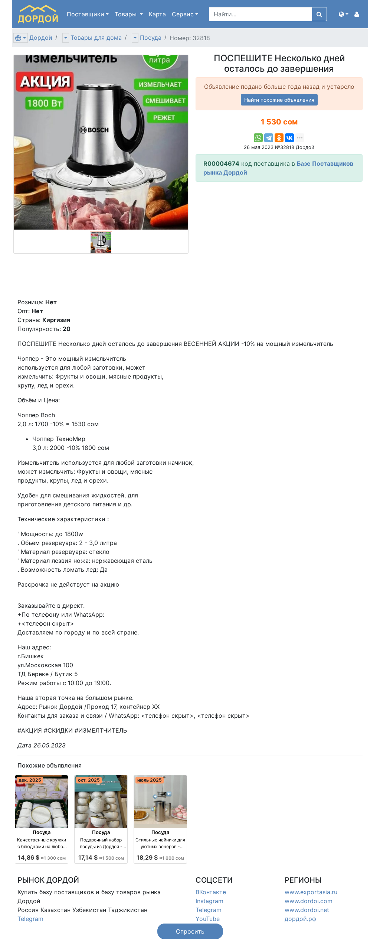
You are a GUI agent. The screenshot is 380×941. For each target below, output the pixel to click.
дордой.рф (300, 918)
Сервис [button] (183, 14)
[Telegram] (268, 137)
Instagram (209, 901)
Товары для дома (96, 37)
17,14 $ (101, 857)
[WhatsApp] (258, 137)
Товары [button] (126, 14)
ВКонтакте (211, 892)
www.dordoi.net (307, 910)
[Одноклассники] (279, 137)
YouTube (208, 918)
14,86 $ (42, 857)
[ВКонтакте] (289, 137)
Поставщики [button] (85, 14)
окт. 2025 (89, 780)
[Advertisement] (279, 240)
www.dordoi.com (308, 901)
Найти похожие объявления (279, 100)
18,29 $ (160, 857)
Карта (157, 14)
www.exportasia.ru (311, 892)
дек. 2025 (30, 780)
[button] (343, 14)
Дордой (40, 37)
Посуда (150, 37)
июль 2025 (149, 780)
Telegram (30, 918)
